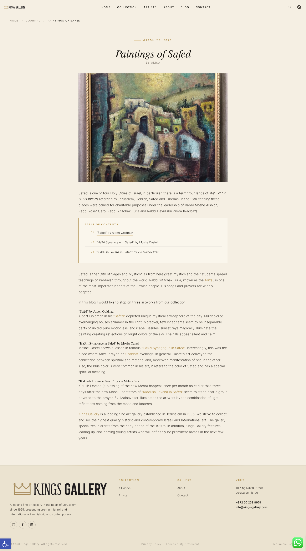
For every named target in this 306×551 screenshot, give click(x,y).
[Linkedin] (32, 524)
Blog (185, 7)
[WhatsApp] (299, 7)
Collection (127, 7)
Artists (150, 7)
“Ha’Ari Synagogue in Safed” (163, 348)
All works (125, 488)
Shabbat (131, 354)
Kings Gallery (88, 414)
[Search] (290, 7)
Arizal (209, 280)
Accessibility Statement (182, 544)
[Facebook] (22, 524)
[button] (5, 543)
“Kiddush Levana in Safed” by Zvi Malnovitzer (127, 252)
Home (106, 7)
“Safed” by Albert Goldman (115, 232)
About (168, 7)
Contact (203, 7)
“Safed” (118, 316)
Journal (33, 20)
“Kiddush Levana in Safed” (162, 392)
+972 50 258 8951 (248, 502)
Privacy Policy (151, 544)
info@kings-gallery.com (251, 507)
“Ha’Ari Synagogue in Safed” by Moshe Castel (127, 242)
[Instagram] (13, 524)
